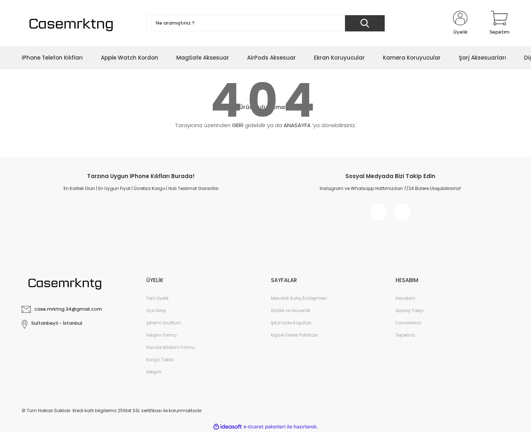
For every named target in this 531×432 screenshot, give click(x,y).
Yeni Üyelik (157, 298)
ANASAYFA (297, 125)
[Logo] (70, 23)
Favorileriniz (408, 323)
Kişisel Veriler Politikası (294, 335)
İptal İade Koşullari (291, 323)
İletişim (153, 372)
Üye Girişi (156, 310)
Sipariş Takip (409, 310)
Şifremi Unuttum (163, 323)
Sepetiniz (405, 335)
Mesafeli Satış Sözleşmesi (299, 298)
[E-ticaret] (264, 427)
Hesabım (405, 298)
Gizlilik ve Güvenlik (290, 310)
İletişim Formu (161, 335)
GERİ (237, 125)
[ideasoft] (227, 426)
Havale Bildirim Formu (170, 347)
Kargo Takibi (160, 360)
